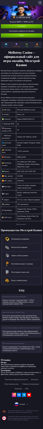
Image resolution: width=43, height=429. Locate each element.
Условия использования (30, 384)
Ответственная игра (11, 384)
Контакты (34, 379)
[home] (21, 3)
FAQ (26, 388)
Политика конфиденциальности (16, 379)
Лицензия (18, 388)
